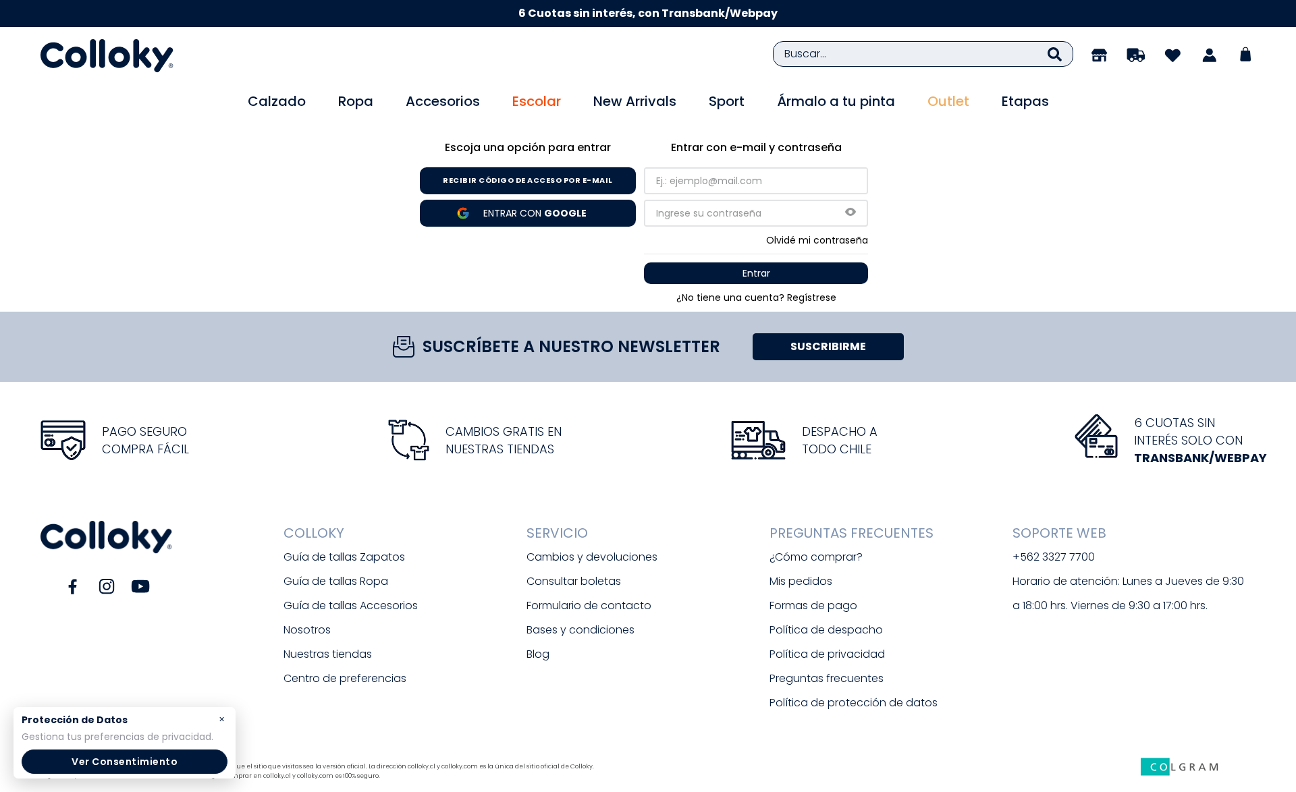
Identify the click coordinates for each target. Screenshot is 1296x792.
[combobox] (923, 54)
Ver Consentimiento (125, 761)
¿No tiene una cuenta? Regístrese (756, 297)
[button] (850, 212)
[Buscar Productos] (1055, 54)
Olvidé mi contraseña (817, 240)
